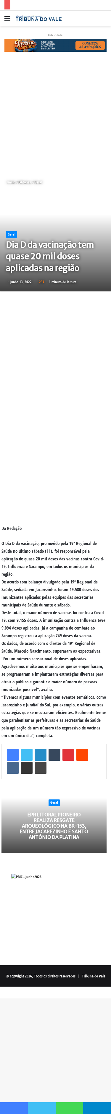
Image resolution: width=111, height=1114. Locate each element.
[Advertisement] (55, 115)
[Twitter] (27, 755)
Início (10, 182)
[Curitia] (55, 45)
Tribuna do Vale (93, 976)
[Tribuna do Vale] (38, 18)
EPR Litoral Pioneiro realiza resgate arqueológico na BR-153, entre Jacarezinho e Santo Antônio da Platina (54, 826)
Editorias (24, 182)
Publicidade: (55, 35)
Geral (38, 182)
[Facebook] (13, 755)
